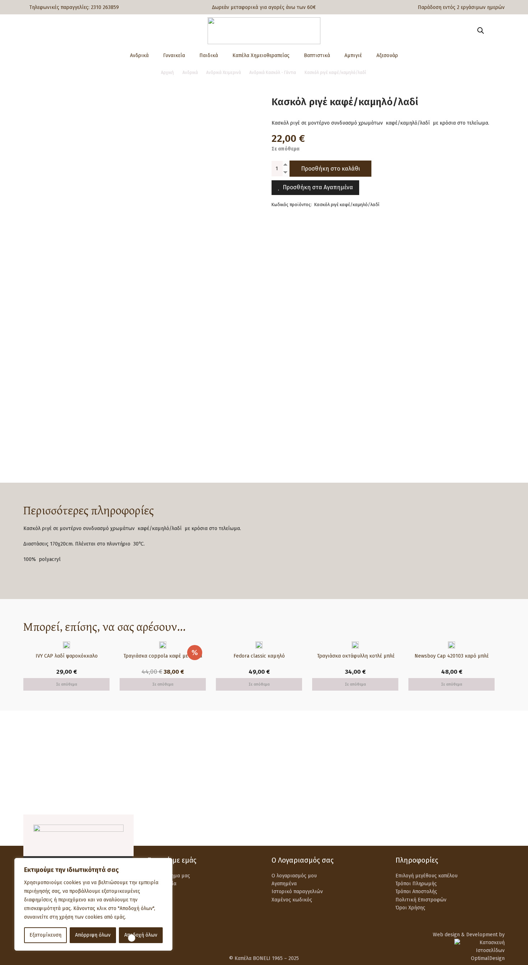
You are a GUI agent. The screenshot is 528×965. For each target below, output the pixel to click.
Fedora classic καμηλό (259, 656)
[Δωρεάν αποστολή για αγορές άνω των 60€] (40, 763)
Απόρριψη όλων (93, 935)
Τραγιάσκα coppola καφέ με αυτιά (163, 656)
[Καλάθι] (494, 30)
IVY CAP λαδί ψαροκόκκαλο (67, 656)
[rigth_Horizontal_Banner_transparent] (264, 797)
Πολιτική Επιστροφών (420, 900)
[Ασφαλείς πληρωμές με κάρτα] (164, 763)
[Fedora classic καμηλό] (259, 645)
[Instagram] (500, 830)
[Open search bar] (480, 30)
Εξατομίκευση (45, 935)
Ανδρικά (190, 72)
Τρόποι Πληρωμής (416, 884)
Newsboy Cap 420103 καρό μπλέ (451, 656)
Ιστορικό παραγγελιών (297, 892)
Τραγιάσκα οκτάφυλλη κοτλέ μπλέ (355, 656)
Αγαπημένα (284, 884)
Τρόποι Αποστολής (416, 892)
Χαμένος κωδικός (292, 900)
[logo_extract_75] (264, 30)
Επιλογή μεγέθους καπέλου (426, 876)
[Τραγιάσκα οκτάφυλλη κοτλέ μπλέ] (355, 645)
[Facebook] (482, 830)
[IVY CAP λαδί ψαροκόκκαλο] (66, 645)
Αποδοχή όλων (140, 935)
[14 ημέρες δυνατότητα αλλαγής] (412, 763)
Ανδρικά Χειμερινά (223, 72)
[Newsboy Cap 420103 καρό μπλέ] (451, 645)
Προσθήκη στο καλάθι (330, 168)
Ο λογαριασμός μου (294, 876)
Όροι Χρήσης (410, 908)
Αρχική (167, 72)
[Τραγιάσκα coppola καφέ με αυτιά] (162, 645)
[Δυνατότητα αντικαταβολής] (288, 763)
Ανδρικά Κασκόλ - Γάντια (272, 72)
